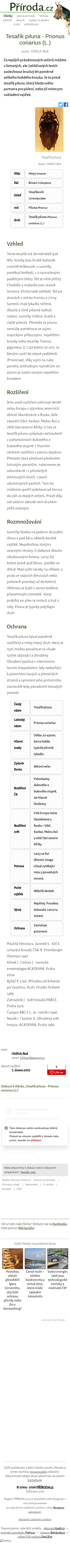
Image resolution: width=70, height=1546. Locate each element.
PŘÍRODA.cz (44, 1487)
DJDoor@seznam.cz (32, 1057)
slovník (20, 20)
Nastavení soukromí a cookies (35, 1519)
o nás (16, 24)
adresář (7, 20)
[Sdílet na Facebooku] (66, 106)
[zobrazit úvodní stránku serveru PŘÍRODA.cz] (35, 7)
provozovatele (38, 1471)
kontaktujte (35, 1480)
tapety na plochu (39, 20)
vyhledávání (31, 24)
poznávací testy (26, 15)
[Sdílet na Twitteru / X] (60, 106)
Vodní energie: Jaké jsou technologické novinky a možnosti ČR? (58, 1280)
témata (44, 15)
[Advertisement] (32, 1394)
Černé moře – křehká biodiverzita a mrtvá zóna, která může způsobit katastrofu (35, 1284)
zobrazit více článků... (54, 1320)
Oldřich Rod (20, 1053)
